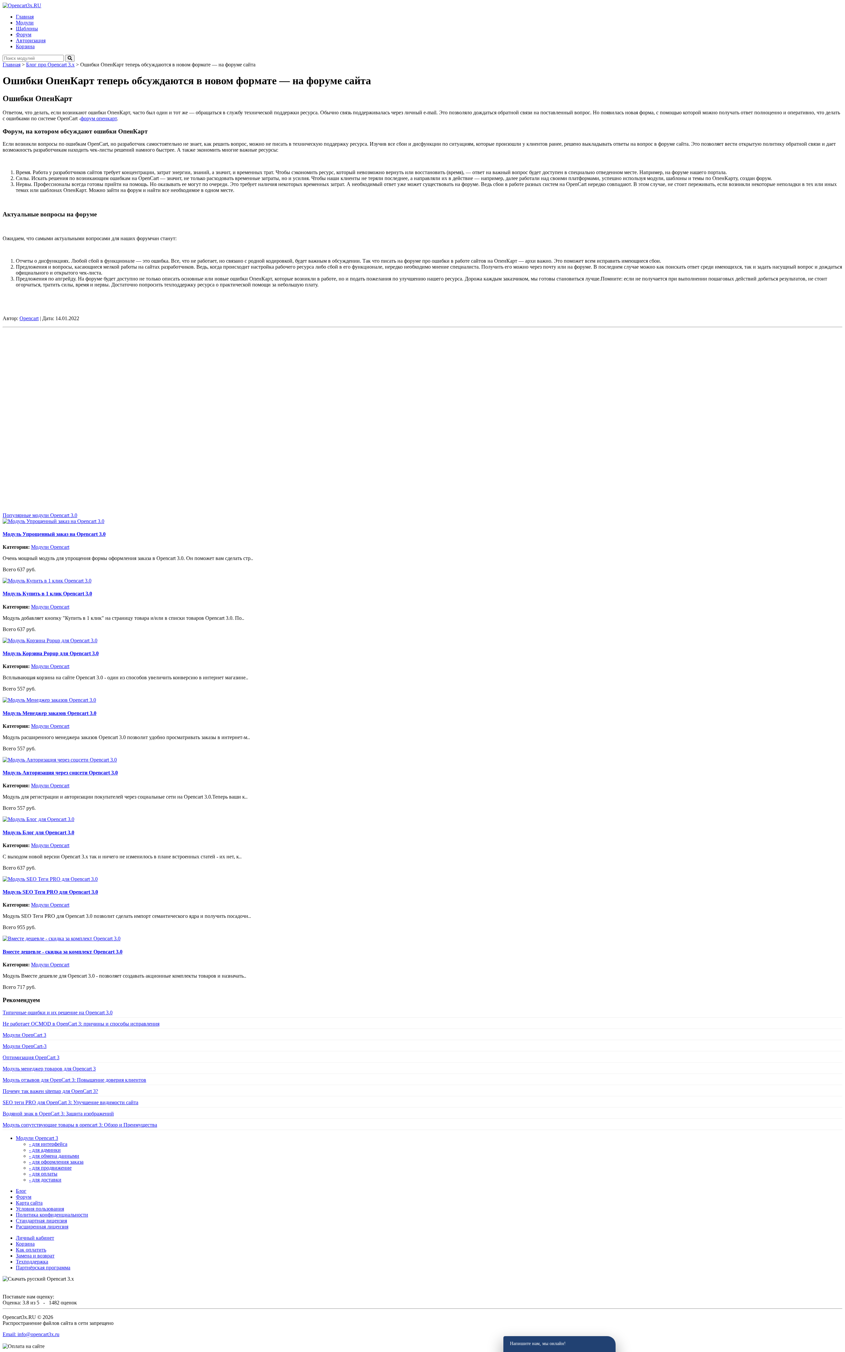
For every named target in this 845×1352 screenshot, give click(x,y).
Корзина (25, 1244)
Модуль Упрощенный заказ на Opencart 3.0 (54, 534)
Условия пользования (40, 1209)
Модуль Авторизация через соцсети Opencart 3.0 (60, 772)
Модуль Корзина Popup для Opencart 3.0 (51, 653)
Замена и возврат (35, 1255)
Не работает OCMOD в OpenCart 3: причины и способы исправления (81, 1024)
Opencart (29, 318)
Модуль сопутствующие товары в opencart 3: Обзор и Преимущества (80, 1125)
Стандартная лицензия (41, 1220)
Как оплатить (31, 1250)
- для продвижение (50, 1168)
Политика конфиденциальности (52, 1215)
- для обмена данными (54, 1156)
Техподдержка (32, 1261)
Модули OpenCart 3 (24, 1035)
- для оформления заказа (56, 1162)
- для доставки (45, 1180)
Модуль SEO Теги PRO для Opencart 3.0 (50, 892)
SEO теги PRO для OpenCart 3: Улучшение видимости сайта (70, 1102)
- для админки (45, 1150)
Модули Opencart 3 (37, 1138)
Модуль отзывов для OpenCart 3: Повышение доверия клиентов (74, 1080)
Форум (23, 1197)
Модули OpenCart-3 (25, 1046)
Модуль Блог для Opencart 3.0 (38, 832)
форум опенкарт (99, 118)
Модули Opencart (50, 547)
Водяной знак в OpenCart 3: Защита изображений (58, 1113)
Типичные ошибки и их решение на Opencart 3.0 (58, 1012)
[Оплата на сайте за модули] (24, 1346)
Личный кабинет (35, 1238)
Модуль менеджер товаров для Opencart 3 (49, 1068)
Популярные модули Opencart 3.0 (40, 515)
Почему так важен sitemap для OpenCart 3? (50, 1091)
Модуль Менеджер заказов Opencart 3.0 (49, 713)
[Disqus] (422, 412)
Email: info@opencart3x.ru (31, 1334)
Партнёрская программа (43, 1267)
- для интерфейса (48, 1144)
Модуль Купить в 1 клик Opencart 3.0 (47, 593)
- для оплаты (43, 1174)
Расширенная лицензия (42, 1226)
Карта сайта (29, 1203)
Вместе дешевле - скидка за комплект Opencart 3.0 (62, 952)
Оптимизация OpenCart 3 (31, 1057)
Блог (21, 1191)
